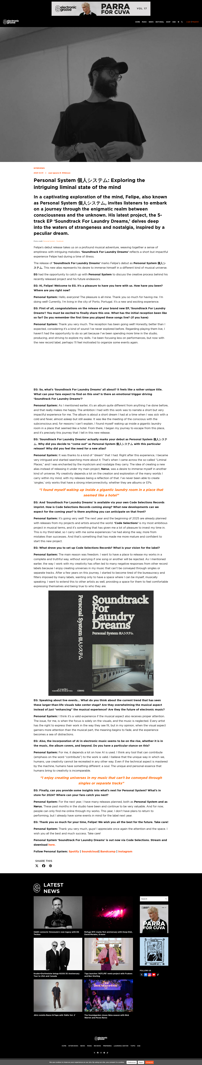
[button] (182, 22)
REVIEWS (97, 1046)
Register (195, 22)
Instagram (125, 851)
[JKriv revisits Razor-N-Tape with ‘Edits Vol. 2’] (58, 995)
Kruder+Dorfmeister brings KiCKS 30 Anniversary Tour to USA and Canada (56, 974)
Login (188, 22)
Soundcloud (90, 851)
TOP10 (132, 1046)
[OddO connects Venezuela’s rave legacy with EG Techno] (58, 912)
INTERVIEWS (39, 168)
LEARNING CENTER (121, 1046)
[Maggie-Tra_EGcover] (154, 965)
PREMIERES (107, 1046)
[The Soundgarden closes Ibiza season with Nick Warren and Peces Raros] (108, 995)
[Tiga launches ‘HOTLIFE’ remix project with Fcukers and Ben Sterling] (108, 954)
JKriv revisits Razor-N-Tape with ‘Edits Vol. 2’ (54, 1015)
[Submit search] (166, 899)
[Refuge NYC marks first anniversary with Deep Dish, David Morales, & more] (108, 912)
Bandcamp (108, 851)
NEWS (82, 1046)
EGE (138, 1046)
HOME (64, 1046)
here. (51, 845)
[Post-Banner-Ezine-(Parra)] (101, 15)
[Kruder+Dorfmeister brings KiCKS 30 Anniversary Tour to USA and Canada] (58, 954)
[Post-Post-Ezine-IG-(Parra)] (154, 932)
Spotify (74, 851)
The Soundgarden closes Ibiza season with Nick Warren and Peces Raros (106, 1016)
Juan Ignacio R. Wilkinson (59, 173)
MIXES (89, 1046)
